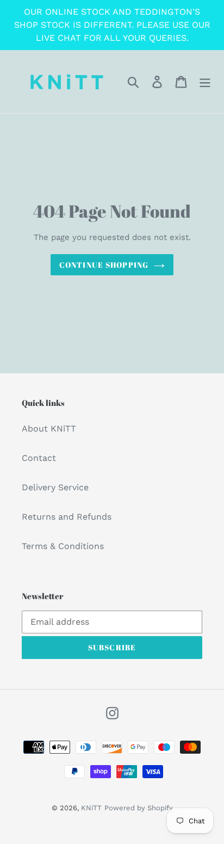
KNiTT (91, 808)
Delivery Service (55, 487)
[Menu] (205, 82)
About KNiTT (49, 428)
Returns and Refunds (66, 517)
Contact (39, 458)
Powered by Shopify (138, 808)
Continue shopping (103, 265)
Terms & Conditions (63, 546)
